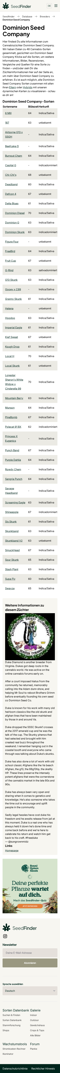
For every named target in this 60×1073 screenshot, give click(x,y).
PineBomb (11, 417)
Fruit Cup (10, 260)
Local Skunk (12, 365)
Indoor (33, 1015)
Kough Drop (12, 346)
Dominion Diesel (15, 213)
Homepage (11, 850)
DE (49, 5)
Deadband (11, 184)
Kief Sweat (11, 337)
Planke (33, 1048)
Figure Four (12, 241)
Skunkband (12, 531)
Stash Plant (11, 569)
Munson (10, 407)
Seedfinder (9, 16)
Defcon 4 (10, 193)
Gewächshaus (37, 1025)
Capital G (10, 165)
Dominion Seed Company (16, 19)
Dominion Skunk (15, 232)
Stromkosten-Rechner (14, 1048)
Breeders (45, 16)
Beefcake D (12, 146)
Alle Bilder (35, 1035)
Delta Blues (11, 203)
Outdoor (34, 1020)
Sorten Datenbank (12, 1020)
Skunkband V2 (14, 540)
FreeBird (10, 251)
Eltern (12, 87)
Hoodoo (10, 318)
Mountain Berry (14, 398)
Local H (9, 356)
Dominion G (12, 222)
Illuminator (8, 1053)
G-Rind (9, 270)
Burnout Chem (13, 155)
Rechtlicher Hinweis (43, 1068)
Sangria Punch (13, 479)
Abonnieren (30, 963)
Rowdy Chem (13, 469)
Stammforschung (11, 1025)
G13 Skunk (11, 279)
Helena (9, 308)
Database (27, 16)
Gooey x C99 (13, 289)
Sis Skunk (11, 521)
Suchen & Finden (11, 1015)
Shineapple (11, 512)
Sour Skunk (12, 559)
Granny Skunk (13, 298)
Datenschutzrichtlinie (15, 1068)
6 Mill (8, 113)
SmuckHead (12, 550)
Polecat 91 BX (13, 426)
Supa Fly (10, 578)
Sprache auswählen (13, 984)
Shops (6, 1030)
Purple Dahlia (13, 459)
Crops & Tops (37, 1030)
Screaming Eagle (15, 502)
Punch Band (12, 450)
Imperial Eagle (13, 327)
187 (7, 122)
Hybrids (27, 87)
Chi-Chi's (10, 174)
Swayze (10, 588)
